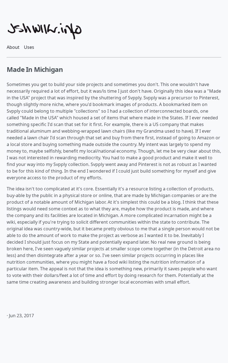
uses (29, 47)
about (13, 47)
